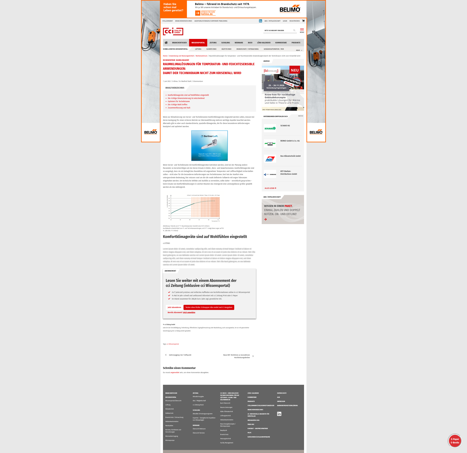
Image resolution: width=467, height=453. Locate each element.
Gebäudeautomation (171, 421)
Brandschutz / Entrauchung (248, 49)
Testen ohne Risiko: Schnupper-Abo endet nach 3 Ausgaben (208, 307)
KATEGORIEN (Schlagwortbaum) (259, 437)
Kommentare (281, 42)
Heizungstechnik (225, 438)
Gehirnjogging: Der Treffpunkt (180, 355)
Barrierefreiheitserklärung (287, 405)
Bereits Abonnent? (181, 312)
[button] (303, 21)
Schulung (225, 42)
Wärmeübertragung (171, 436)
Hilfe (249, 433)
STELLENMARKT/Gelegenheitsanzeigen (261, 405)
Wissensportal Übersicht (173, 401)
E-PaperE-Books (455, 441)
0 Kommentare (198, 81)
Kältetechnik (226, 49)
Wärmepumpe (169, 440)
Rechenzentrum (169, 60)
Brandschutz (224, 434)
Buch (250, 42)
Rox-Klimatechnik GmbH (290, 141)
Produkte (296, 42)
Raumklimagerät (182, 60)
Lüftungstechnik (225, 416)
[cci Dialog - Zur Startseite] (173, 31)
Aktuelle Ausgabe (198, 396)
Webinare (239, 42)
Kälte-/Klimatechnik (226, 411)
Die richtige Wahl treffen (177, 104)
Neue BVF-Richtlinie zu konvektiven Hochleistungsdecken (236, 356)
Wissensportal (198, 42)
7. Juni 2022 (167, 81)
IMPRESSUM (281, 401)
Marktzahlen (169, 425)
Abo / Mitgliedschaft (199, 401)
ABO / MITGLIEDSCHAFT (272, 21)
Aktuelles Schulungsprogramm (202, 414)
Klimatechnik (211, 49)
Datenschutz (281, 393)
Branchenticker (179, 42)
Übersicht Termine (199, 433)
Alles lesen (270, 188)
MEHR (298, 50)
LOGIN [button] (285, 21)
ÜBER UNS (251, 424)
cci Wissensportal (173, 344)
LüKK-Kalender (263, 42)
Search (294, 30)
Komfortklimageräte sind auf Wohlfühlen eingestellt (188, 95)
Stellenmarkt (167, 21)
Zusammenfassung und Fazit (179, 108)
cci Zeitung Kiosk (198, 405)
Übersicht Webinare (199, 429)
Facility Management (226, 443)
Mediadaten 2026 (253, 420)
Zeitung (213, 42)
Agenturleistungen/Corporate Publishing (210, 21)
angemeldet (175, 372)
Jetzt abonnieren (174, 307)
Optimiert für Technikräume (179, 101)
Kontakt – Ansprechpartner (258, 428)
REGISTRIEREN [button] (295, 21)
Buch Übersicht (225, 403)
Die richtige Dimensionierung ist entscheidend (186, 98)
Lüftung (198, 49)
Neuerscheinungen (226, 407)
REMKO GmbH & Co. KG (290, 125)
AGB (278, 397)
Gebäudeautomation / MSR (274, 49)
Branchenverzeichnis (183, 21)
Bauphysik (223, 430)
